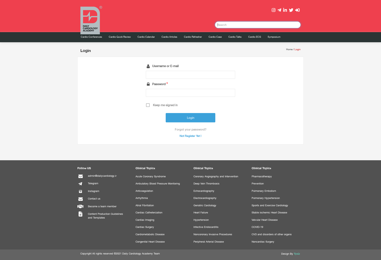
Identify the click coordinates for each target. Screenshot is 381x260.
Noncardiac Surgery (263, 241)
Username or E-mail (165, 66)
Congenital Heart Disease (150, 241)
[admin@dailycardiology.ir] (80, 178)
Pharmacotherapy (262, 176)
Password (159, 84)
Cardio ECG (254, 36)
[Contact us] (80, 201)
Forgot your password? (190, 129)
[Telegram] (80, 185)
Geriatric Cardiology (204, 205)
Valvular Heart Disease (265, 219)
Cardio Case (215, 36)
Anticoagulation (144, 190)
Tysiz (297, 253)
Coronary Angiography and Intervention (215, 176)
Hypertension (201, 219)
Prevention (258, 183)
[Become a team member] (80, 208)
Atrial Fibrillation (145, 205)
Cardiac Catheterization (149, 212)
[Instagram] (80, 193)
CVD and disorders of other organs (272, 234)
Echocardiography (203, 190)
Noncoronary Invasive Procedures (212, 234)
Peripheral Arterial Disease (208, 241)
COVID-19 (257, 226)
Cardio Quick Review (120, 36)
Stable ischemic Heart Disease (269, 212)
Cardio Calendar (146, 36)
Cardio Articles (169, 36)
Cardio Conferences (91, 36)
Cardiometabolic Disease (150, 234)
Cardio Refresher (193, 36)
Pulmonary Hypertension (266, 198)
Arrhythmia (142, 198)
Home (289, 49)
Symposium (274, 36)
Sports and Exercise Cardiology (270, 205)
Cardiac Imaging (145, 219)
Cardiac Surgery (145, 226)
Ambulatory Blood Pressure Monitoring (158, 183)
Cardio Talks (234, 36)
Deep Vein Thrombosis (206, 183)
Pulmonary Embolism (264, 190)
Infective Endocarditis (205, 226)
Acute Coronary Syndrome (151, 176)
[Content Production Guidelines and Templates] (80, 216)
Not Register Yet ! (190, 135)
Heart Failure (200, 212)
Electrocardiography (204, 198)
